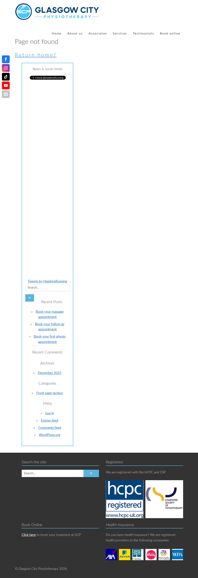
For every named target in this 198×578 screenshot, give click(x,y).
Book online (170, 33)
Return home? (36, 55)
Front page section (49, 393)
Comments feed (49, 427)
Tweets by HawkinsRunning (47, 281)
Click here (29, 535)
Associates (98, 33)
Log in (49, 413)
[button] (29, 298)
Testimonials (143, 33)
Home (56, 33)
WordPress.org (49, 435)
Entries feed (49, 420)
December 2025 (49, 373)
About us (75, 33)
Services (120, 33)
